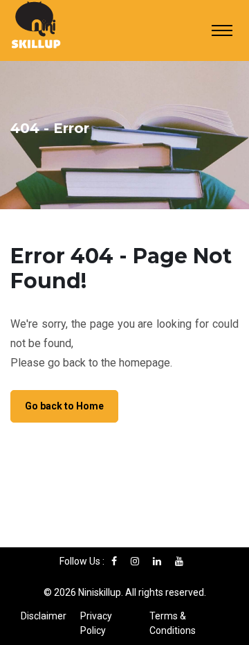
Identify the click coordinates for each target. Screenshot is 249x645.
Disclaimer (43, 615)
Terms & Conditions (172, 623)
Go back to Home (64, 406)
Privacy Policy (96, 623)
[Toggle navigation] (222, 30)
